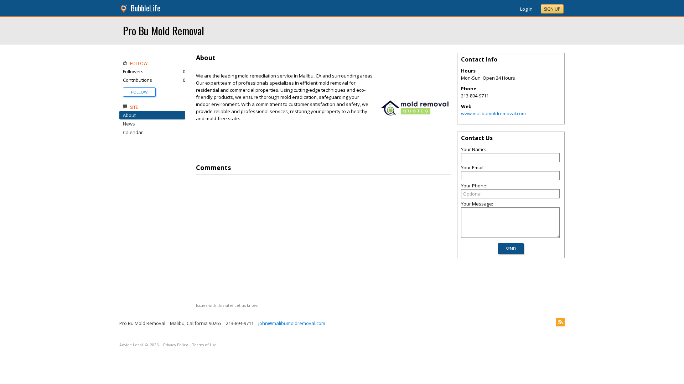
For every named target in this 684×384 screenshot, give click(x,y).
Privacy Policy (175, 344)
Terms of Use (204, 344)
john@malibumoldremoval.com (291, 323)
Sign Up (552, 9)
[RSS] (560, 322)
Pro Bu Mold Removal (163, 30)
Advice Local (131, 344)
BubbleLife (145, 8)
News (129, 124)
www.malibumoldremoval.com (493, 113)
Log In (526, 9)
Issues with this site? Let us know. (227, 305)
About (129, 115)
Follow (139, 92)
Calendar (133, 132)
